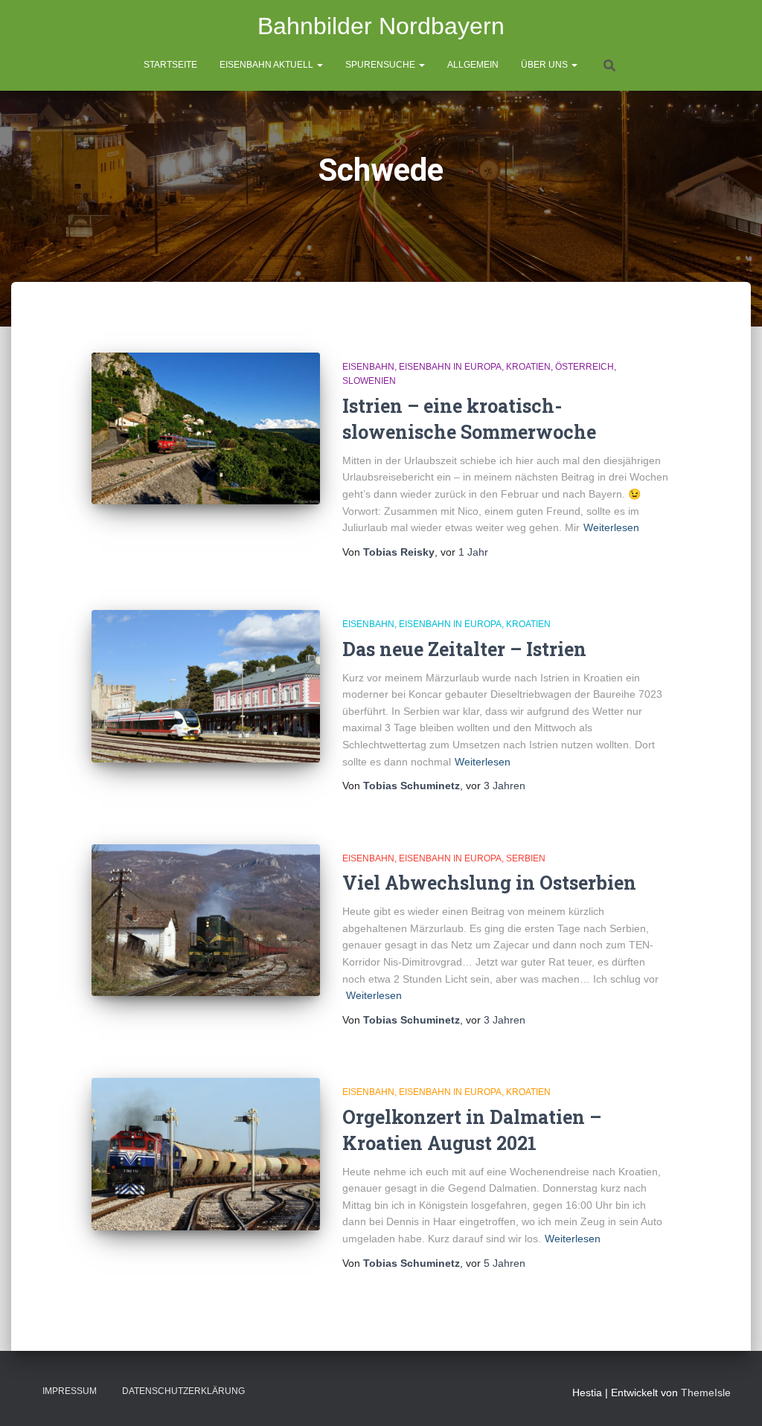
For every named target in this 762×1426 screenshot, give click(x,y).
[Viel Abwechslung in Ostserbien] (206, 920)
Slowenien (369, 381)
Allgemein (473, 65)
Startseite (170, 65)
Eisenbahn (368, 367)
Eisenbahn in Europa (450, 367)
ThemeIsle (706, 1392)
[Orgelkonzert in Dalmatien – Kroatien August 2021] (206, 1154)
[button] (319, 65)
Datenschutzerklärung (183, 1391)
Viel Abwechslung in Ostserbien (489, 882)
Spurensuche (381, 65)
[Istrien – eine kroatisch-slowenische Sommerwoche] (206, 429)
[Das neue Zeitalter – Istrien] (206, 686)
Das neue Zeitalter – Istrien (464, 649)
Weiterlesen (611, 527)
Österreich (584, 367)
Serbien (525, 858)
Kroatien (528, 367)
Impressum (69, 1391)
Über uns (545, 65)
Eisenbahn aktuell (268, 65)
